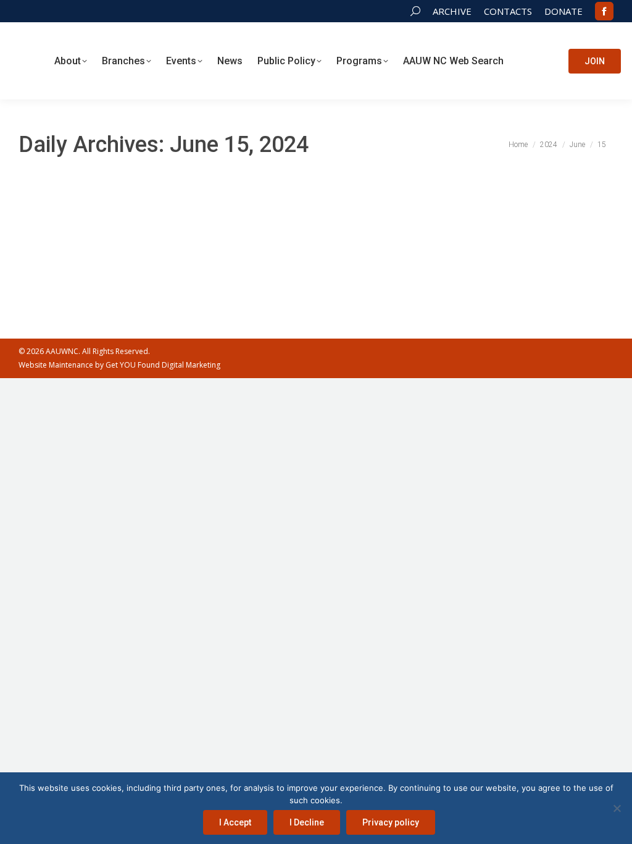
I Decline (306, 822)
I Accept (235, 822)
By (389, 234)
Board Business (297, 234)
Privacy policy (390, 822)
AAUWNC (62, 351)
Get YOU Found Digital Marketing (163, 365)
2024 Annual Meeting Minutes (117, 211)
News (338, 234)
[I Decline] (616, 808)
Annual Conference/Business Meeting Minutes (113, 234)
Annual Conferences (231, 234)
